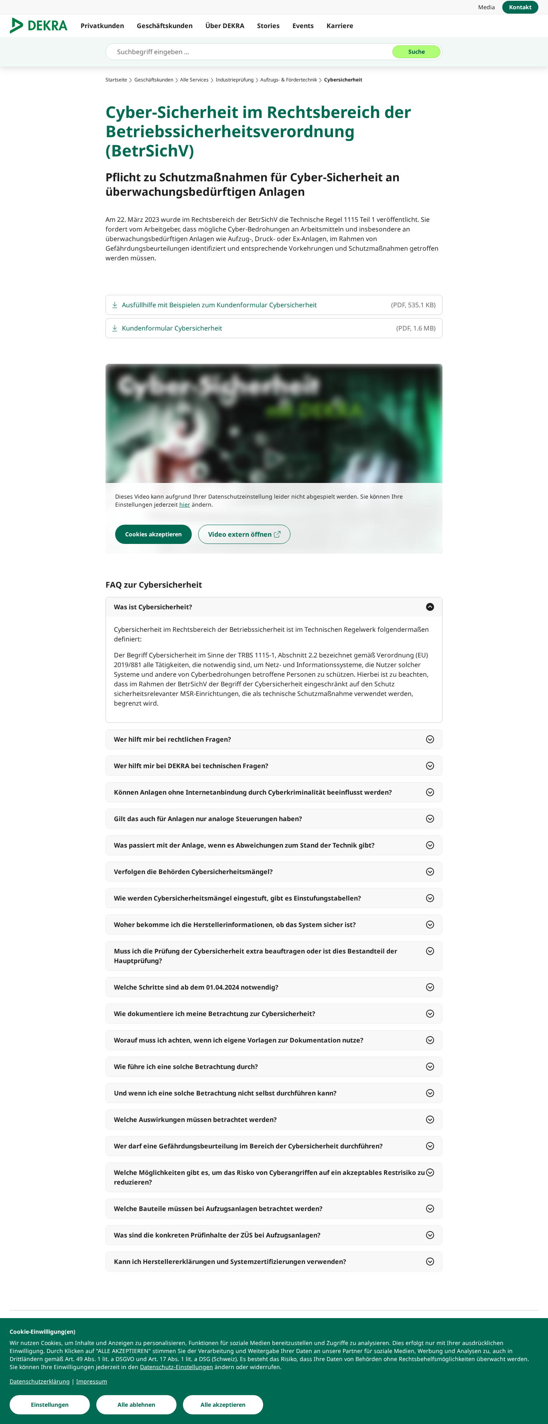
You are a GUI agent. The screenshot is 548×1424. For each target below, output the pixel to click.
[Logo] (42, 25)
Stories (268, 25)
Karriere (340, 25)
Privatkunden (102, 25)
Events (303, 25)
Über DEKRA (224, 25)
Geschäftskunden (165, 25)
